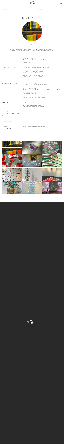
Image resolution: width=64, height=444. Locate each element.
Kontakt (55, 8)
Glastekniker (25, 8)
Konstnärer (18, 8)
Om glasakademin (5, 9)
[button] (2, 3)
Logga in (60, 9)
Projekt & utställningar (40, 9)
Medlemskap (32, 8)
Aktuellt (12, 8)
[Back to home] (32, 3)
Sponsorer (49, 8)
